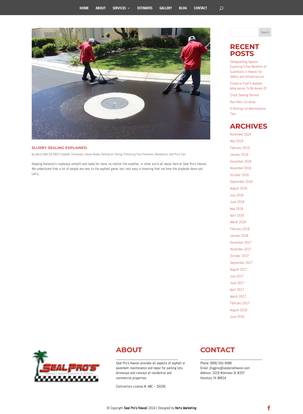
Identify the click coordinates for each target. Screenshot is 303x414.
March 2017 (238, 296)
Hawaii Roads (92, 154)
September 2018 (241, 181)
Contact (200, 8)
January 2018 (239, 235)
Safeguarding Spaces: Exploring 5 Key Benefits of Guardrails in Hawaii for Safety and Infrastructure (248, 69)
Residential (161, 154)
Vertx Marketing (185, 408)
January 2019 (239, 154)
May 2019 (236, 141)
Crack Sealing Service (244, 95)
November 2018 (240, 168)
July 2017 (236, 276)
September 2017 (241, 262)
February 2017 (240, 303)
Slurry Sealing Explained (59, 148)
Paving (118, 154)
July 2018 (236, 195)
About (101, 8)
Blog (183, 8)
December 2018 (240, 161)
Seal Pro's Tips (177, 154)
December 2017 (240, 242)
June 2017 (237, 283)
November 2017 (240, 249)
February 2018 (240, 229)
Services (119, 8)
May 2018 (236, 208)
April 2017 (237, 289)
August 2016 (238, 310)
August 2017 (238, 269)
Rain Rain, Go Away (242, 102)
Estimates (144, 8)
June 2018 (237, 201)
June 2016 (237, 316)
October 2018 (239, 175)
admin (38, 154)
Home (84, 8)
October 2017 (239, 255)
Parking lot (107, 154)
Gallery (165, 8)
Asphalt (65, 154)
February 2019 (240, 147)
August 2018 (238, 188)
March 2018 (238, 222)
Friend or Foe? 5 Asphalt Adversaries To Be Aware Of (248, 86)
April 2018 (237, 215)
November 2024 (240, 134)
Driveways (77, 154)
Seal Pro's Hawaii (136, 408)
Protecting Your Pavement (138, 154)
